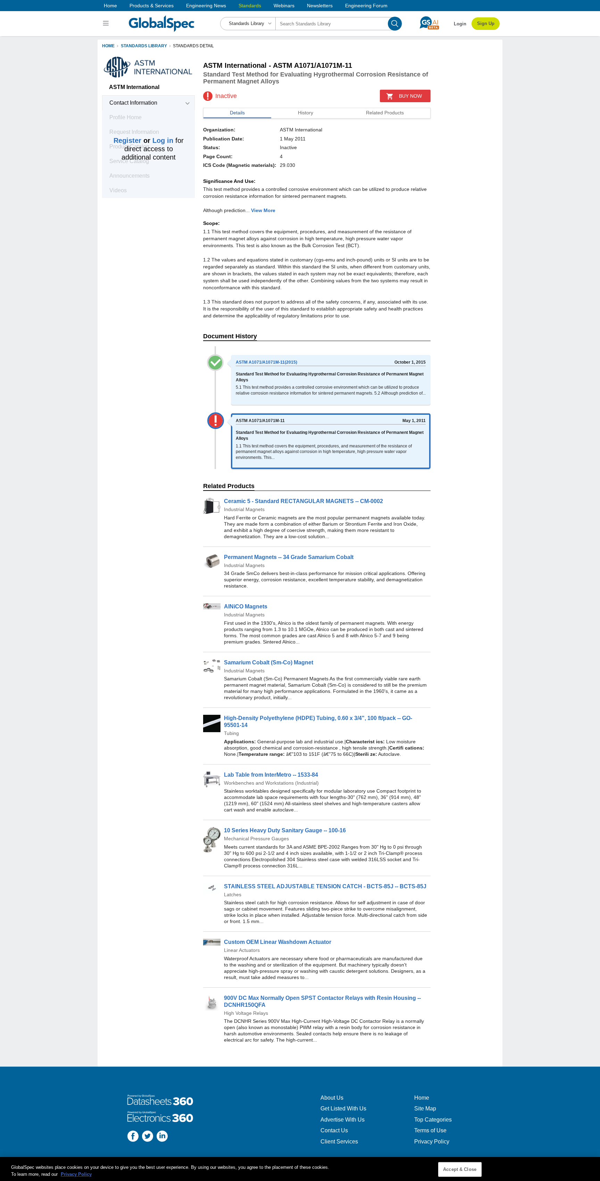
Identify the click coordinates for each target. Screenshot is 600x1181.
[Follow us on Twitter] (147, 1137)
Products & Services (152, 5)
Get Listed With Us (343, 1108)
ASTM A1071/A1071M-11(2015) (266, 362)
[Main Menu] (106, 23)
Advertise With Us (342, 1120)
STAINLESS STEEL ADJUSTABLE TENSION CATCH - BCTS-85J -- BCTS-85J (325, 886)
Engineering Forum (366, 5)
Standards (250, 5)
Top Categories (433, 1120)
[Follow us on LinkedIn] (162, 1137)
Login (460, 23)
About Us (331, 1098)
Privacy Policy (431, 1141)
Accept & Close (459, 1169)
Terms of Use (430, 1130)
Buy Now (410, 96)
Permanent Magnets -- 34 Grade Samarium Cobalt (288, 557)
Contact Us (334, 1130)
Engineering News (206, 5)
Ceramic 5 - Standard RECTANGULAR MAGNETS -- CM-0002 (303, 501)
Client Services (339, 1141)
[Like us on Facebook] (133, 1137)
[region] (300, 1169)
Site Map (425, 1108)
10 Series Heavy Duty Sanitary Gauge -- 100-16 (285, 830)
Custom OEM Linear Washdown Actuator (277, 942)
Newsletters (320, 5)
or (143, 140)
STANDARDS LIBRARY (144, 45)
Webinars (284, 5)
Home (110, 5)
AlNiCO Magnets (245, 606)
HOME (108, 45)
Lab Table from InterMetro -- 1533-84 (271, 775)
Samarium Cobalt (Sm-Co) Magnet (268, 662)
